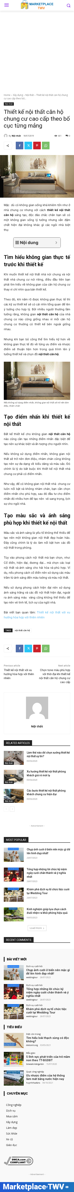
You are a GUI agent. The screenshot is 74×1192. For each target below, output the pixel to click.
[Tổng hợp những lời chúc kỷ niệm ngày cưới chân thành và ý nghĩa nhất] (14, 875)
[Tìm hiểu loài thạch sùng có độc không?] (14, 1040)
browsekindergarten (35, 1064)
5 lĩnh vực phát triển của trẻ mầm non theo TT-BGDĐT (48, 1058)
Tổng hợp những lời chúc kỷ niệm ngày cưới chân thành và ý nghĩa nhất (47, 873)
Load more (36, 928)
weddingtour (32, 977)
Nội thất (29, 95)
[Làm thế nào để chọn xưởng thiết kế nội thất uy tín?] (14, 758)
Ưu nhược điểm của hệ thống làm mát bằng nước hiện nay (45, 1077)
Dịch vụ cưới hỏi (34, 966)
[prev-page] (6, 809)
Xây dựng (18, 95)
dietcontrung (32, 1045)
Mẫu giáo (30, 1053)
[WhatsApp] (46, 145)
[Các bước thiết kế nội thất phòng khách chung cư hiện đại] (14, 796)
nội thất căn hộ (22, 630)
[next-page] (12, 809)
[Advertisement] (37, 50)
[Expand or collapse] (56, 242)
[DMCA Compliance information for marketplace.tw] (18, 1164)
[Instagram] (53, 1187)
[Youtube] (67, 1187)
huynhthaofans (33, 1082)
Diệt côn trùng (33, 1034)
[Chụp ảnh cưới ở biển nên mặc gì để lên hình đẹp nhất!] (14, 855)
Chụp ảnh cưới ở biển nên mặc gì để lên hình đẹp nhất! (48, 971)
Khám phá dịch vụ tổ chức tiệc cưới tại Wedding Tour (46, 1010)
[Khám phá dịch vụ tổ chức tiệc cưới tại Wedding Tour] (14, 895)
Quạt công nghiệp (35, 1072)
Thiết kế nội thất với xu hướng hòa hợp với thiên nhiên (19, 674)
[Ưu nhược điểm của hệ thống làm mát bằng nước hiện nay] (14, 1078)
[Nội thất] (6, 136)
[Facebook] (19, 145)
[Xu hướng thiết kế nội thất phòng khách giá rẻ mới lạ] (14, 777)
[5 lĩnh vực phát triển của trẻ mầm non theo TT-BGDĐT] (14, 1059)
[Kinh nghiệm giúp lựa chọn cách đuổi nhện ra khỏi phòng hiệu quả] (14, 914)
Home (7, 95)
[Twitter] (28, 145)
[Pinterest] (37, 145)
